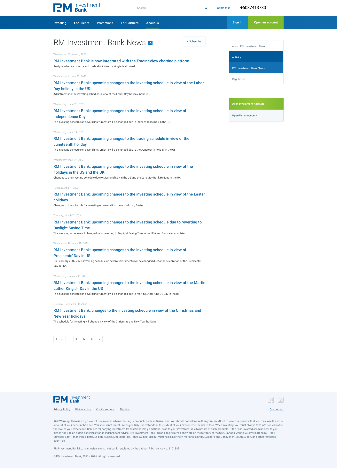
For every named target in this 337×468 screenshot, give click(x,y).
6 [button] (92, 338)
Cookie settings (105, 409)
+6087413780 (253, 7)
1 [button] (56, 338)
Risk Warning (83, 409)
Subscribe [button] (195, 41)
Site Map (125, 409)
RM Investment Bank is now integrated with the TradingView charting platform (121, 61)
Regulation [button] (238, 79)
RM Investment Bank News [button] (248, 68)
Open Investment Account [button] (248, 103)
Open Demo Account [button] (244, 115)
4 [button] (76, 338)
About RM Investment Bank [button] (248, 46)
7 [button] (99, 338)
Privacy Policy (61, 409)
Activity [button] (236, 57)
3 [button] (68, 338)
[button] (76, 8)
